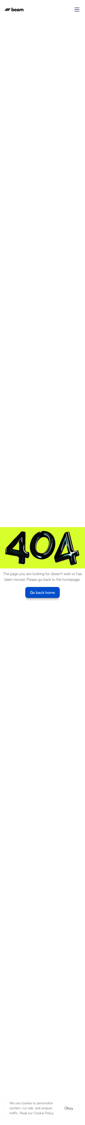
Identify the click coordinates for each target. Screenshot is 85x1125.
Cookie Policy (43, 1113)
